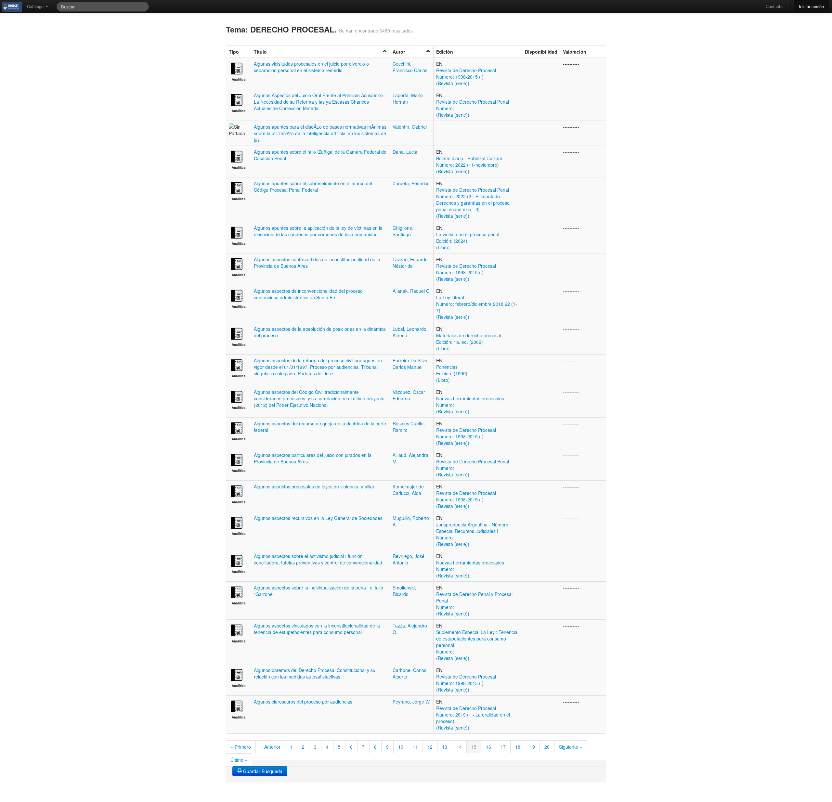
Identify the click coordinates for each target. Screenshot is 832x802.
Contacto (774, 6)
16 (488, 747)
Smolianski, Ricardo (404, 590)
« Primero (241, 747)
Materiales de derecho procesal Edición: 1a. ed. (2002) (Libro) (468, 342)
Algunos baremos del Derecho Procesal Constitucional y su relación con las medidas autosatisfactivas (314, 673)
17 (503, 747)
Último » (238, 760)
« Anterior (270, 747)
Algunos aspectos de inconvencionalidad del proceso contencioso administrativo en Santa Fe (308, 294)
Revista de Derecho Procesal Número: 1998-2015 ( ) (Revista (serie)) (466, 76)
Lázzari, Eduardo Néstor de (410, 262)
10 (400, 747)
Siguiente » (570, 747)
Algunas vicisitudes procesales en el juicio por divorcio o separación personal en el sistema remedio (311, 66)
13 (444, 747)
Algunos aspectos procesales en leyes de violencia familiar (314, 486)
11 (415, 747)
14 (459, 747)
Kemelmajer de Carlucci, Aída (408, 489)
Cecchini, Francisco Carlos (410, 66)
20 (547, 747)
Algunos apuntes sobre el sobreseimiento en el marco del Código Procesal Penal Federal (313, 186)
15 (473, 747)
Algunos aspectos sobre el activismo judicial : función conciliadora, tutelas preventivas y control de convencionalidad (318, 559)
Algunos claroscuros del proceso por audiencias (303, 701)
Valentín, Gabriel (410, 126)
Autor (399, 51)
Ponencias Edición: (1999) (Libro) (451, 373)
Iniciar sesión (811, 6)
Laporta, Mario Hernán (408, 98)
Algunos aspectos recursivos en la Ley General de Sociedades (318, 518)
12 (430, 747)
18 (517, 747)
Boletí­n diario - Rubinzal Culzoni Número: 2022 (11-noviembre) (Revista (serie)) (469, 165)
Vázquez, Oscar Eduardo (409, 395)
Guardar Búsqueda (262, 771)
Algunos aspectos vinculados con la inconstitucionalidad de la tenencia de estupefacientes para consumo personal (317, 628)
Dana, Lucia (405, 152)
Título (260, 51)
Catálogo (36, 6)
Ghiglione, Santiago (403, 231)
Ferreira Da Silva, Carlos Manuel (411, 363)
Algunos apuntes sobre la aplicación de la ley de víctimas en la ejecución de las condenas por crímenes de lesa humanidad (318, 231)
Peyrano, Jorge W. (412, 701)
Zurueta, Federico (411, 183)
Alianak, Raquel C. (412, 291)
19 (532, 747)
